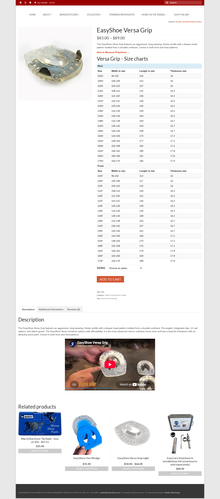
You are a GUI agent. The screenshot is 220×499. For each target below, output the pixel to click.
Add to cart (110, 279)
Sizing (101, 268)
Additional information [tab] (51, 309)
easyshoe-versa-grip (109, 298)
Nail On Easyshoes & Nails (190, 22)
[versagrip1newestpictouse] (55, 63)
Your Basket (45, 3)
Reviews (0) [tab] (73, 309)
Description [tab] (28, 309)
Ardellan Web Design (172, 493)
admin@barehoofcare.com (110, 493)
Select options (86, 468)
